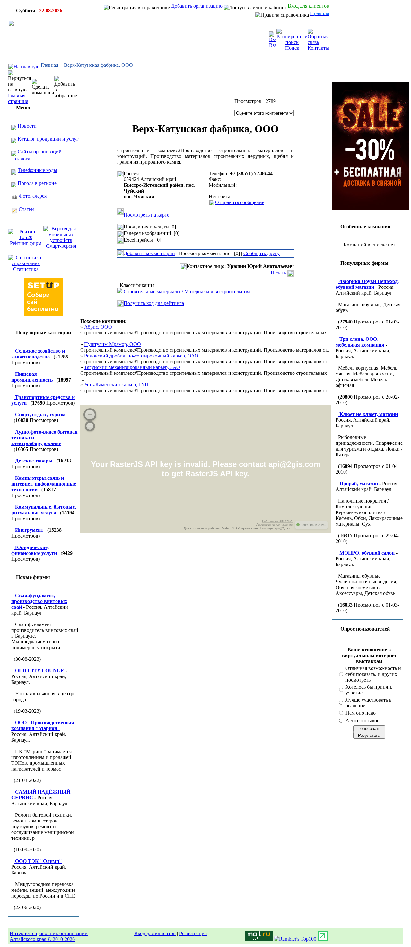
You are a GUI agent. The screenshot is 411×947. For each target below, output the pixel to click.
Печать (278, 272)
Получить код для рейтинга (154, 303)
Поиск (292, 48)
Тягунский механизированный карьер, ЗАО (132, 367)
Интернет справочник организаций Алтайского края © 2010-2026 (49, 936)
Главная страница (18, 98)
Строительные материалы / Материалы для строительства (187, 291)
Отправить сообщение (239, 202)
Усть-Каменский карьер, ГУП (116, 384)
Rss (272, 45)
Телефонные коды (37, 170)
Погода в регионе (37, 183)
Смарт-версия (61, 246)
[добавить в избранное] (65, 87)
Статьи (26, 209)
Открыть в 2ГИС (314, 525)
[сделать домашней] (43, 87)
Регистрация (193, 933)
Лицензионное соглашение (274, 524)
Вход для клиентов (155, 933)
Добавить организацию (197, 6)
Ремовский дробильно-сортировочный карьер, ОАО (141, 355)
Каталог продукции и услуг (48, 139)
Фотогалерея (33, 196)
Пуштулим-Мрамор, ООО (112, 344)
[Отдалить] (90, 426)
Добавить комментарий (149, 253)
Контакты (318, 48)
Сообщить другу (261, 253)
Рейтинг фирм (25, 243)
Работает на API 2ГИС (277, 521)
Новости (27, 126)
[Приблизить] (89, 414)
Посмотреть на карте (146, 215)
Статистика (26, 269)
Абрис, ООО (98, 327)
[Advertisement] (290, 80)
